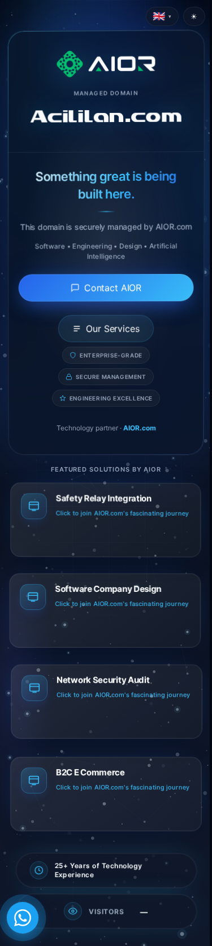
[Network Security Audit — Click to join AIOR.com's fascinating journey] (106, 707)
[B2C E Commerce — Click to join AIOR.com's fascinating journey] (106, 798)
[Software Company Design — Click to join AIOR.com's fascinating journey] (106, 615)
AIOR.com (139, 428)
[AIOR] (106, 63)
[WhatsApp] (22, 918)
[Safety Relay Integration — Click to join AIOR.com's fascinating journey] (106, 524)
